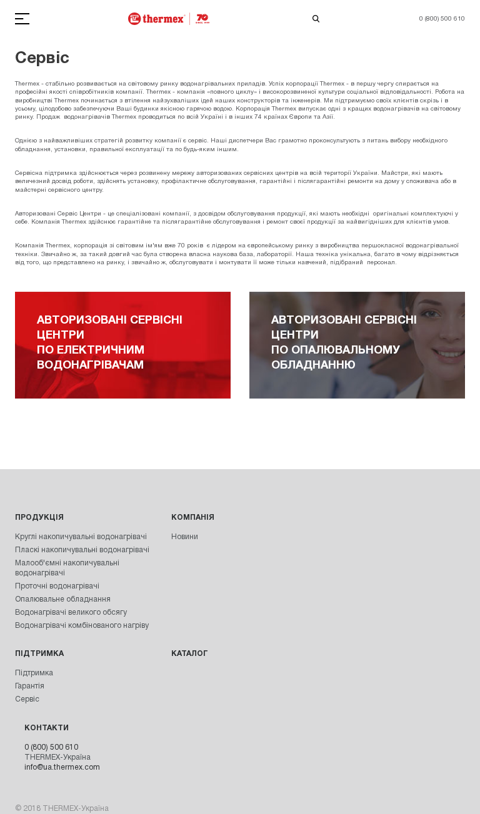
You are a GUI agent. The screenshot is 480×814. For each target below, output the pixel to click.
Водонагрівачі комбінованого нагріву (82, 625)
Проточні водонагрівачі (57, 586)
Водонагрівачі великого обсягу (71, 612)
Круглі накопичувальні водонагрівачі (81, 537)
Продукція (39, 517)
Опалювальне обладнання (63, 599)
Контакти (46, 728)
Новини (184, 537)
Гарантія (29, 686)
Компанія (192, 517)
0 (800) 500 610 (51, 747)
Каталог (189, 653)
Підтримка (39, 653)
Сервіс (27, 699)
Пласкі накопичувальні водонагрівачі (82, 550)
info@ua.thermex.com (62, 767)
